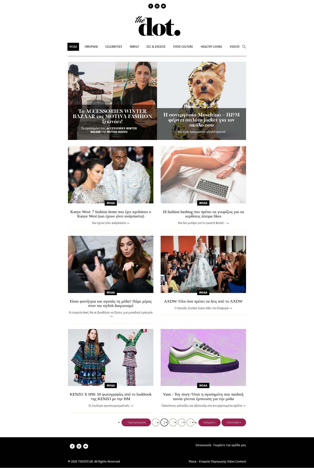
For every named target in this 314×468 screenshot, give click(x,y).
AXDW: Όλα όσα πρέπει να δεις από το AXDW (203, 301)
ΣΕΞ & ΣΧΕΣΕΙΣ (156, 46)
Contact (163, 6)
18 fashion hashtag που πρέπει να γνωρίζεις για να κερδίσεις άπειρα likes (203, 214)
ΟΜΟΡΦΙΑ (91, 46)
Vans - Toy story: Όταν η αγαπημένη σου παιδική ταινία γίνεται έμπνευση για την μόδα (203, 396)
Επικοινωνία (203, 445)
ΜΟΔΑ (73, 46)
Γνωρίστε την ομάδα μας (229, 445)
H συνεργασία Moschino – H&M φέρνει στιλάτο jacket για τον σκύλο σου (201, 120)
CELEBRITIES (113, 46)
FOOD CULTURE (183, 46)
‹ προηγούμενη (136, 422)
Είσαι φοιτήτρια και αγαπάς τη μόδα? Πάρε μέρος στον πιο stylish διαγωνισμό (111, 303)
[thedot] (157, 25)
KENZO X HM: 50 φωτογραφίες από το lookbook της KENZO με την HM (111, 396)
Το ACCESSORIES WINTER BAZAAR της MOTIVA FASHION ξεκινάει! (112, 116)
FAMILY (134, 46)
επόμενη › (209, 422)
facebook (150, 6)
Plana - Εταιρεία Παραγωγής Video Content (217, 461)
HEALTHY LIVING (211, 46)
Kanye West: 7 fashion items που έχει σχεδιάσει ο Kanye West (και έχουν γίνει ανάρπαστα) (110, 214)
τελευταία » (233, 422)
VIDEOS (234, 46)
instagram (157, 6)
